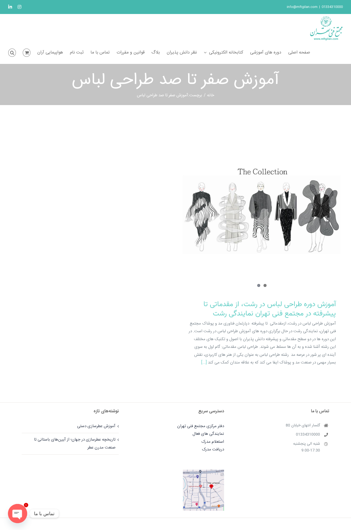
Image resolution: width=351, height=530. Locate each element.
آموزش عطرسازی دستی (96, 426)
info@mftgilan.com (302, 7)
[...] (204, 362)
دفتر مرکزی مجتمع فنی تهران (200, 426)
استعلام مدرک (212, 441)
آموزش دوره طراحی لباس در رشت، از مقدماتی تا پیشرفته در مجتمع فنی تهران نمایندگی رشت (269, 309)
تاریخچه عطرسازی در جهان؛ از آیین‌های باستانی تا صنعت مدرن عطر (74, 443)
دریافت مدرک (213, 449)
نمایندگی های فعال (208, 433)
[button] (12, 53)
